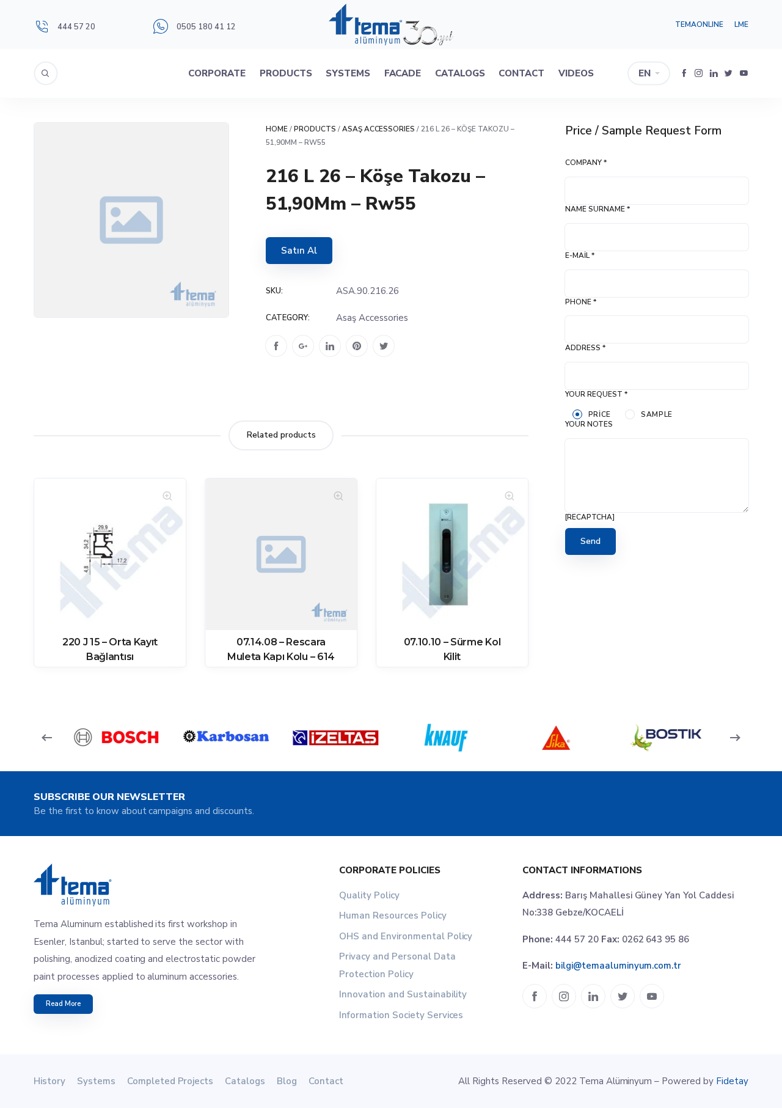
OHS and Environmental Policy (405, 936)
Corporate (217, 73)
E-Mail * (579, 255)
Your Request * (596, 394)
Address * (585, 348)
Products (286, 73)
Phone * (580, 302)
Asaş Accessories (378, 129)
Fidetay (732, 1081)
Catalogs (460, 73)
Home (277, 129)
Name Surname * (597, 209)
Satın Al (299, 250)
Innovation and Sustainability (403, 994)
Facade (403, 73)
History (49, 1081)
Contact (521, 73)
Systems (348, 73)
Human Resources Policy (393, 915)
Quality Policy (369, 895)
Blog (287, 1081)
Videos (576, 73)
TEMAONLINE (699, 24)
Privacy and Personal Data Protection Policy (397, 965)
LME (741, 24)
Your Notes (589, 424)
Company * (586, 162)
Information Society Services (401, 1015)
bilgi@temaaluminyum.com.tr (618, 965)
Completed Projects (170, 1081)
